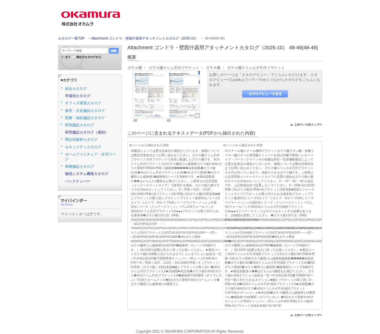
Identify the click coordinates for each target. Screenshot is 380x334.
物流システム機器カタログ (86, 174)
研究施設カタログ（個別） (86, 132)
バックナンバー (77, 181)
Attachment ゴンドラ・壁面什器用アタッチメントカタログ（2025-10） (145, 38)
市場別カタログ (77, 96)
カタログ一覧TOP (71, 38)
